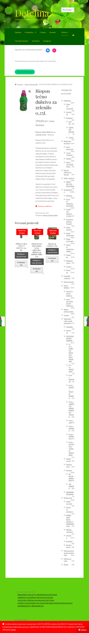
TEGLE (71, 137)
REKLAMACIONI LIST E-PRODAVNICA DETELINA (37, 595)
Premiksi (69, 541)
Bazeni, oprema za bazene (67, 172)
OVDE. (13, 630)
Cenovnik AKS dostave (25, 72)
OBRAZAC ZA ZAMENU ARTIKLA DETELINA (35, 597)
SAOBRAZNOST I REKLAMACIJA (31, 606)
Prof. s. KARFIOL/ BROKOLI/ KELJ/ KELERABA (71, 352)
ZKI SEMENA (71, 486)
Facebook (36, 41)
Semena (69, 470)
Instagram (47, 41)
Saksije (68, 159)
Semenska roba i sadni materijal (68, 321)
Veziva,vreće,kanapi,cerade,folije (69, 553)
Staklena (69, 118)
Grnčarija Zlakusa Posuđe (69, 222)
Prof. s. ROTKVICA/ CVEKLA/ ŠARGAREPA (71, 448)
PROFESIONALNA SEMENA (70, 338)
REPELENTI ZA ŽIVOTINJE (70, 184)
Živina (66, 564)
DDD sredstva (69, 178)
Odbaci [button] (84, 630)
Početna (20, 84)
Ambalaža (67, 101)
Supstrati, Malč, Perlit (69, 164)
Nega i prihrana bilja (31, 84)
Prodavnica (29, 32)
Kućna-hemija (69, 282)
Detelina (32, 13)
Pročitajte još (21, 264)
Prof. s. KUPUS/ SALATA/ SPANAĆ (71, 391)
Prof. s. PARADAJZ (71, 436)
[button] (29, 91)
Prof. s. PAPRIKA (71, 428)
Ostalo (68, 267)
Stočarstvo (68, 498)
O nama (43, 32)
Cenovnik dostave (21, 41)
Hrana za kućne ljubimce (69, 293)
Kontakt (52, 32)
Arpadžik (69, 327)
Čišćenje (69, 196)
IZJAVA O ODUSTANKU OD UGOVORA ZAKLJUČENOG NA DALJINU (45, 603)
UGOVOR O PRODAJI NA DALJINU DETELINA (36, 600)
